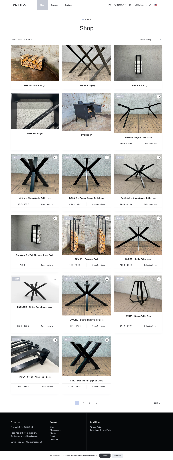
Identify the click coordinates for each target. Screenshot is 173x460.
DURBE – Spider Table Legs (138, 259)
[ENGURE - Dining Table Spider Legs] (86, 295)
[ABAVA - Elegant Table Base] (138, 113)
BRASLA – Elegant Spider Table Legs (86, 198)
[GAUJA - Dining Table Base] (138, 294)
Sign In (53, 436)
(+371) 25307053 (25, 427)
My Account (55, 430)
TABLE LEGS (86, 85)
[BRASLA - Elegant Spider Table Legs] (86, 174)
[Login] (150, 5)
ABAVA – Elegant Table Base (138, 137)
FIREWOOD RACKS (34, 85)
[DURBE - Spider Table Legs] (138, 235)
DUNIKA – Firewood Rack (86, 259)
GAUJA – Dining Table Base (138, 316)
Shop (42, 5)
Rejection (117, 455)
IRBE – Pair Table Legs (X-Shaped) (86, 381)
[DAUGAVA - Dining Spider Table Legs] (138, 174)
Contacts (68, 5)
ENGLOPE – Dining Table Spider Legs (34, 307)
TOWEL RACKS (138, 85)
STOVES (86, 135)
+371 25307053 (120, 5)
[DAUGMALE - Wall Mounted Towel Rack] (35, 233)
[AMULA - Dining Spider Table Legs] (35, 174)
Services (54, 5)
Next (156, 403)
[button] (156, 5)
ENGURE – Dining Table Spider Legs (87, 320)
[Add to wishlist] (159, 97)
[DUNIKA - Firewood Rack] (86, 235)
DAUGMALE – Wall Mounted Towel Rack (34, 255)
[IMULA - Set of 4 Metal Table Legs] (35, 354)
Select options (150, 143)
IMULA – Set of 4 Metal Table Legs (35, 377)
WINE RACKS (35, 133)
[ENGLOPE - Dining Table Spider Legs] (35, 289)
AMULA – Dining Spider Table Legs (34, 198)
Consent (105, 455)
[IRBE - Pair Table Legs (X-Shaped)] (86, 356)
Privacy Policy (95, 427)
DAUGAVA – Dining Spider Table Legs (138, 198)
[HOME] (83, 19)
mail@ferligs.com (140, 5)
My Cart (53, 433)
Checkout (54, 439)
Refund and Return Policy (100, 430)
